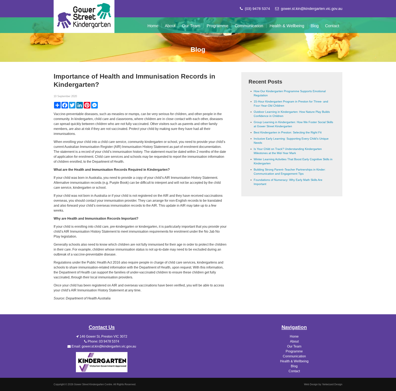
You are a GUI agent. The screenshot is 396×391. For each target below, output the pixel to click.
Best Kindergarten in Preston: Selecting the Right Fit (288, 132)
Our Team (191, 26)
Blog (315, 26)
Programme (217, 26)
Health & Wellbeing (287, 26)
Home (152, 26)
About (170, 26)
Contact (332, 26)
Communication (249, 26)
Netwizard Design (332, 384)
